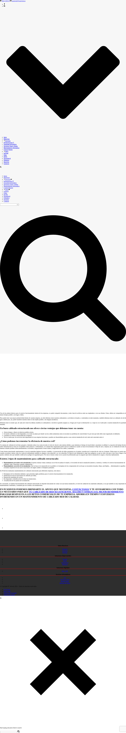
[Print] (8, 508)
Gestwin (6, 153)
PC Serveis (7, 589)
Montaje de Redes (65, 583)
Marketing (7, 139)
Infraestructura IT (9, 143)
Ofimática (6, 160)
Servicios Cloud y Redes (11, 146)
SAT (65, 578)
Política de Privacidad (10, 593)
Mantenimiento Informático (11, 148)
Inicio (5, 137)
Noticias (64, 553)
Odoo (5, 155)
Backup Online (65, 581)
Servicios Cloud (64, 579)
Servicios (8, 141)
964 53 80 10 (6, 1)
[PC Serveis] (12, 173)
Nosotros (6, 162)
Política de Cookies (9, 595)
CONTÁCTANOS (80, 489)
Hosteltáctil (7, 158)
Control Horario (8, 150)
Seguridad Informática (10, 144)
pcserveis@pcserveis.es (18, 1)
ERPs (6, 151)
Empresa (64, 549)
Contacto (6, 164)
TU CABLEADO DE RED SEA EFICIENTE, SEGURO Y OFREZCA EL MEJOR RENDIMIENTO (76, 492)
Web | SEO (65, 571)
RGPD (5, 157)
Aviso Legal (7, 591)
